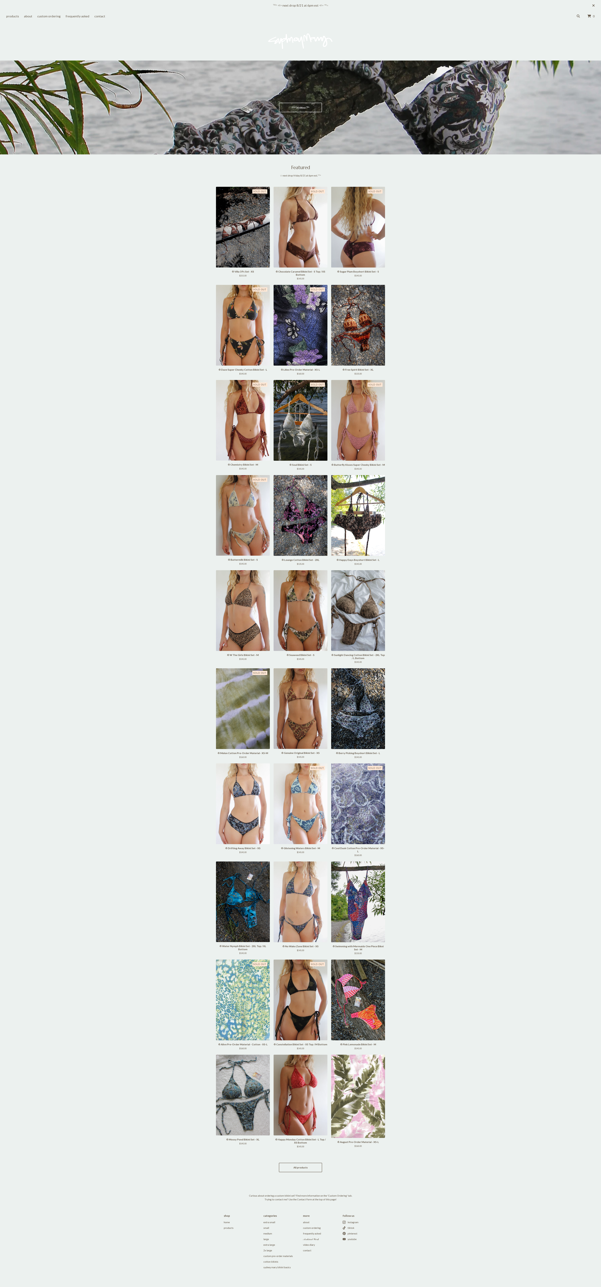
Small (266, 1227)
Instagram (353, 1222)
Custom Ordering (49, 16)
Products (12, 16)
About (28, 16)
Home (227, 1222)
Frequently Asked (77, 16)
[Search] (578, 16)
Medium (267, 1233)
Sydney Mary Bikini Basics (277, 1267)
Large (266, 1239)
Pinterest (352, 1233)
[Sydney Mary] (300, 41)
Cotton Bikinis (270, 1261)
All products (300, 1167)
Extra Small (269, 1222)
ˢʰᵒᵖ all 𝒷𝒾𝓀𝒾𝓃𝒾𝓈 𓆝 (300, 107)
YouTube (352, 1239)
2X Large (267, 1250)
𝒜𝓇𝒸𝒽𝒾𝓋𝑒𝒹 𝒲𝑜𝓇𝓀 (311, 1239)
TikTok (351, 1227)
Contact (99, 16)
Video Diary (309, 1244)
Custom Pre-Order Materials (278, 1255)
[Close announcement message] (593, 5)
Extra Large (269, 1244)
